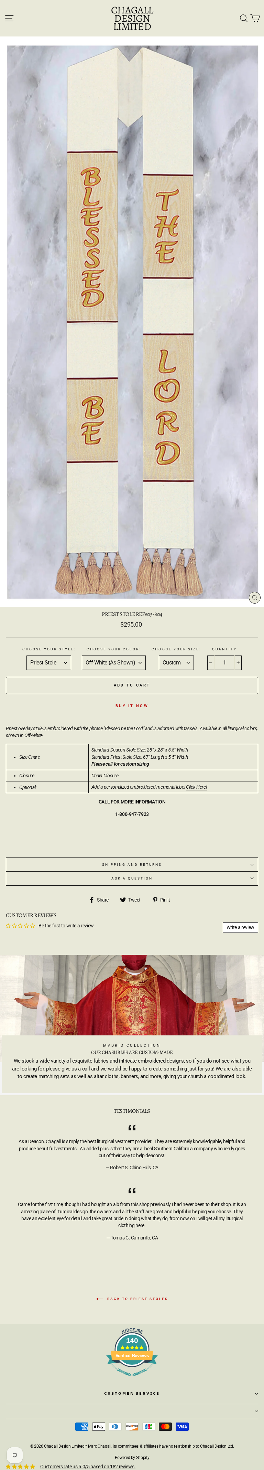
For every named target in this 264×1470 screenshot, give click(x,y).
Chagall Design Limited (132, 18)
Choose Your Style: (49, 649)
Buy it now (132, 706)
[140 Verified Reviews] (132, 1379)
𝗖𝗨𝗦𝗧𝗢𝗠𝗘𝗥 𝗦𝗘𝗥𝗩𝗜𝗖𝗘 (132, 1393)
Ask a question (132, 878)
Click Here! (196, 787)
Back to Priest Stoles (137, 1299)
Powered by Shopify (132, 1457)
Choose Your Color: (114, 649)
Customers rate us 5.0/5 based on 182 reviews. (87, 1466)
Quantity (224, 649)
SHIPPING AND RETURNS (132, 864)
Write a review (240, 927)
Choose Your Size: (176, 649)
